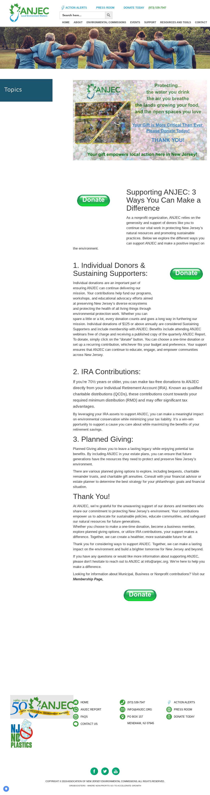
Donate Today (134, 7)
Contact (201, 22)
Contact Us (89, 723)
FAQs (84, 716)
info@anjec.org (156, 561)
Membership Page (87, 579)
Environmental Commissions (106, 22)
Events (135, 22)
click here (83, 675)
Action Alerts (76, 7)
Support (150, 22)
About (78, 22)
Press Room (105, 7)
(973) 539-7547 (157, 7)
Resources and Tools (175, 22)
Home (66, 22)
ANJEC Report (91, 709)
